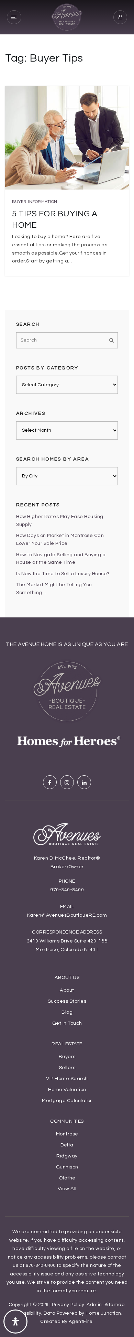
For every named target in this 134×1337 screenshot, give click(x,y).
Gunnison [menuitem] (67, 1166)
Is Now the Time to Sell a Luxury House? (63, 573)
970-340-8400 (67, 889)
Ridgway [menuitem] (67, 1155)
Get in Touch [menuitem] (67, 1023)
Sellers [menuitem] (67, 1067)
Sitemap (114, 1304)
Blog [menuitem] (67, 1012)
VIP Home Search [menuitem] (67, 1078)
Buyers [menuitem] (67, 1056)
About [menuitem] (67, 990)
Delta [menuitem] (67, 1144)
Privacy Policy (68, 1304)
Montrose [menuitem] (67, 1133)
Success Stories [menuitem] (67, 1001)
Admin (94, 1304)
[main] (67, 308)
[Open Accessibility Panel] (15, 1321)
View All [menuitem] (67, 1188)
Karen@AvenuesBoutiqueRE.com (67, 915)
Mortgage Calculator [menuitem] (67, 1100)
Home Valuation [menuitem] (67, 1089)
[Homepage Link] (67, 17)
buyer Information (34, 202)
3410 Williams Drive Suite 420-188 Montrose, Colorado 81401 (67, 945)
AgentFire (81, 1321)
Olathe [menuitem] (67, 1177)
